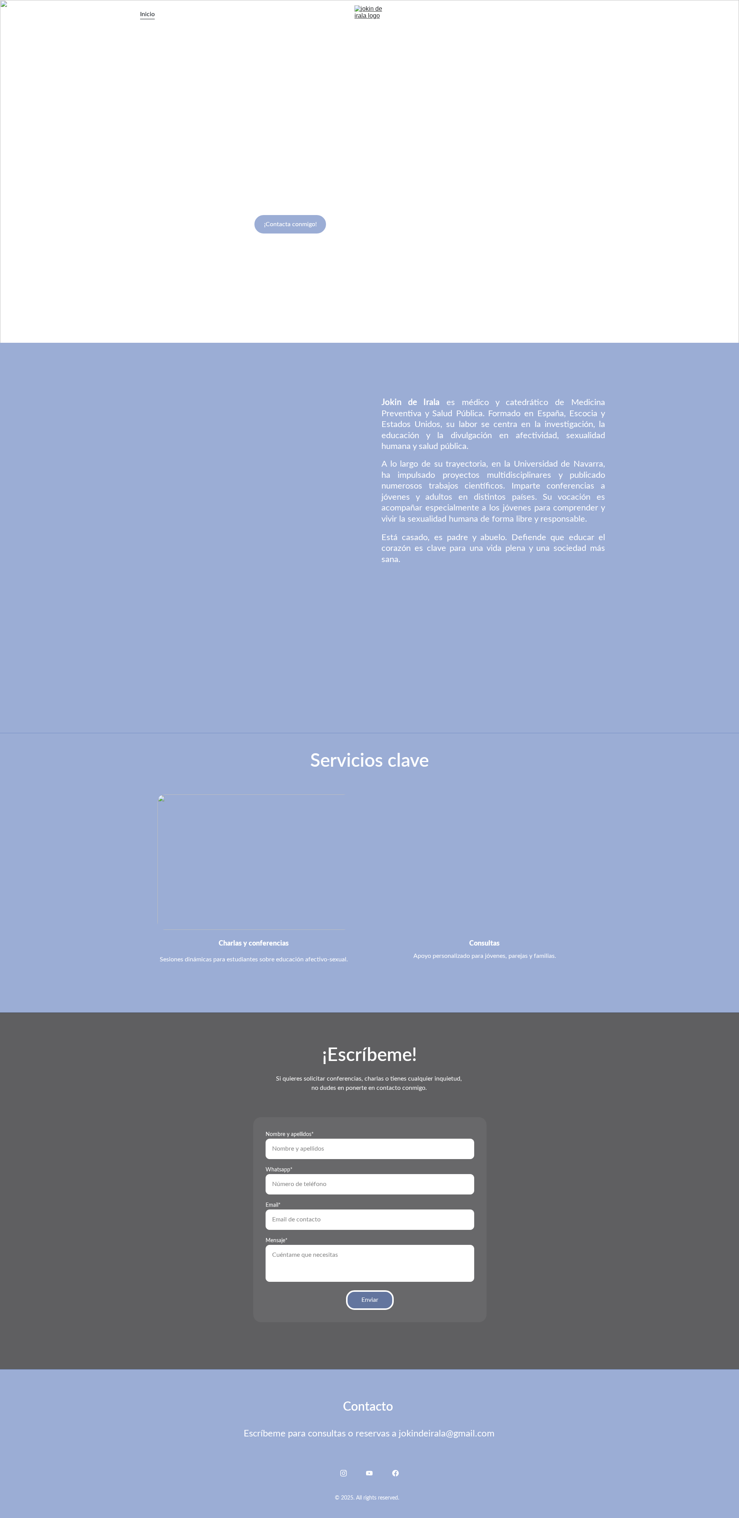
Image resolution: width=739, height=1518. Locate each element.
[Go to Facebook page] (594, 14)
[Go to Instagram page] (567, 14)
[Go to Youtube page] (582, 14)
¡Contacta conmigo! (290, 224)
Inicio (147, 14)
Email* (273, 1205)
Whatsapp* (279, 1170)
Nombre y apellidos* (290, 1134)
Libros (212, 14)
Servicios (179, 14)
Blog (238, 14)
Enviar (369, 1300)
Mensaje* (277, 1240)
